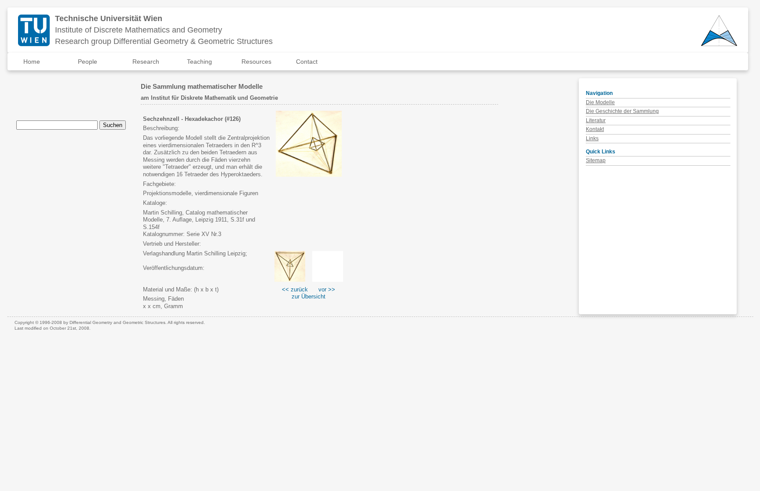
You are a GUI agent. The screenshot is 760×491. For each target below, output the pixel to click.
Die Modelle (600, 102)
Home (31, 61)
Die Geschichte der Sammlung (622, 111)
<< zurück (295, 289)
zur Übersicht (308, 296)
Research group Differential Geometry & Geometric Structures (164, 41)
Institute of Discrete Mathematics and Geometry (138, 29)
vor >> (326, 289)
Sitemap (596, 160)
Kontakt (595, 129)
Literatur (596, 120)
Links (592, 138)
